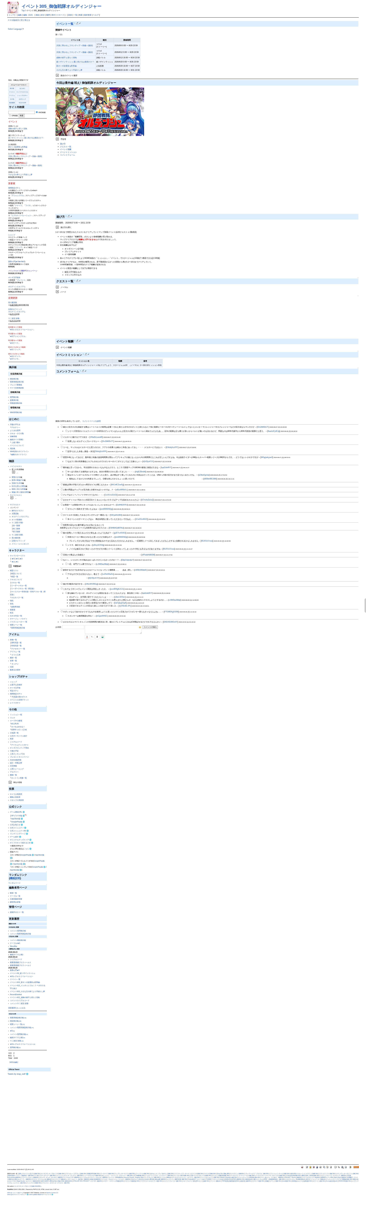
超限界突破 (15, 607)
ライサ (28, 205)
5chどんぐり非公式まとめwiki (140, 1179)
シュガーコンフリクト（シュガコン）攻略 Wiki (159, 1175)
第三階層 (16, 532)
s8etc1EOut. (120, 597)
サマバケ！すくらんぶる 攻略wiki (41, 1179)
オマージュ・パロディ (18, 619)
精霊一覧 (14, 576)
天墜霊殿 (15, 513)
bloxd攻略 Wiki (286, 1181)
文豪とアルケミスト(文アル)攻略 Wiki (29, 1173)
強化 (11, 600)
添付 (53, 15)
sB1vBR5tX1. (121, 490)
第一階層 (16, 526)
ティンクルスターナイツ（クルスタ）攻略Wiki (94, 1177)
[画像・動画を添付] (102, 637)
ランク (12, 718)
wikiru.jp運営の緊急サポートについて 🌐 (41, 1194)
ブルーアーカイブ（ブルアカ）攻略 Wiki (257, 1173)
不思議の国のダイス (19, 697)
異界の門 (11, 261)
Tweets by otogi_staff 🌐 (18, 1074)
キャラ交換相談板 (17, 388)
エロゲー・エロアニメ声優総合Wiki (113, 1181)
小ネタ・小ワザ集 (17, 433)
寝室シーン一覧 (16, 625)
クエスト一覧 (65, 147)
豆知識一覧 (14, 733)
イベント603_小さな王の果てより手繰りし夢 (27, 991)
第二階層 (16, 529)
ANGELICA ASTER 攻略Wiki (233, 1179)
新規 (70, 15)
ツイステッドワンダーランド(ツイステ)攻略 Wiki (189, 1173)
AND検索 (42, 112)
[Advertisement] (29, 59)
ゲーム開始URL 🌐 (17, 812)
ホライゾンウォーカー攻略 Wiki (172, 1181)
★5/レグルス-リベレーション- (21, 329)
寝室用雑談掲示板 (17, 382)
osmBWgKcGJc (117, 589)
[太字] (97, 637)
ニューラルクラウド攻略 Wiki (92, 1175)
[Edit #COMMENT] (83, 371)
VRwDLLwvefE (96, 437)
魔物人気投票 (15, 797)
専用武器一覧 (16, 646)
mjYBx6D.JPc (125, 606)
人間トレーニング (17, 769)
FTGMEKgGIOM (171, 612)
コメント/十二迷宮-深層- (19, 1003)
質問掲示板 (14, 397)
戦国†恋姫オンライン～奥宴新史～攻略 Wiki (21, 1175)
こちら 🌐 (27, 849)
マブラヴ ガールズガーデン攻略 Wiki (151, 1181)
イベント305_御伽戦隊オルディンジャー (62, 6)
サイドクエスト (16, 495)
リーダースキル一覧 (19, 585)
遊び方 (63, 144)
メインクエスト (16, 466)
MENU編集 (14, 1062)
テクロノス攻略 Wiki (258, 1181)
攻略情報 (13, 436)
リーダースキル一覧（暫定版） (23, 588)
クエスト (12, 92)
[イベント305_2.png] (99, 111)
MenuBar (13, 946)
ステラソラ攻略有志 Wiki (132, 1181)
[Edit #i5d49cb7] (77, 23)
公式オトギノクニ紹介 (18, 736)
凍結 (37, 15)
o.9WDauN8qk (102, 564)
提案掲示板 (14, 400)
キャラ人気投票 (16, 794)
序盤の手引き (15, 424)
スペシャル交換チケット (19, 700)
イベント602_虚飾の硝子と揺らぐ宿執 (25, 997)
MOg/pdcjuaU (266, 457)
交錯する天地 (17, 483)
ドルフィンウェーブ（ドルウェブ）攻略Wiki (333, 1175)
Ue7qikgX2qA (120, 603)
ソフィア (18, 247)
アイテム (12, 95)
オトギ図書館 (17, 519)
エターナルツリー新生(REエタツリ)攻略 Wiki (196, 1181)
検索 (80, 15)
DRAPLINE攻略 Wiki (345, 1181)
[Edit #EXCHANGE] (77, 341)
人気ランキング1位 (17, 754)
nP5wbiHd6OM (148, 555)
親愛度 (12, 610)
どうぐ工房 (16, 655)
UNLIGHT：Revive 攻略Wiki (293, 1177)
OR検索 (14, 115)
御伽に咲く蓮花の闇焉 (20, 492)
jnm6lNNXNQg (106, 509)
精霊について (16, 573)
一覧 (75, 15)
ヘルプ (96, 15)
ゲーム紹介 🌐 (15, 837)
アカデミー (15, 427)
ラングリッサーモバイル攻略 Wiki (125, 1173)
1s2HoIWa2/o (107, 574)
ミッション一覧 (16, 715)
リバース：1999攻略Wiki (116, 1177)
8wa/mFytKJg (273, 431)
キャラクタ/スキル (22, 92)
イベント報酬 (65, 149)
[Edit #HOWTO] (69, 216)
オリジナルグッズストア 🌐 (20, 840)
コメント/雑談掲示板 (18, 940)
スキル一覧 (15, 582)
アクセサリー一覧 (18, 649)
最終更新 (88, 15)
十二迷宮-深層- (14, 318)
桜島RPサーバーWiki (327, 1177)
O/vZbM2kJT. (263, 427)
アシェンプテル (18, 195)
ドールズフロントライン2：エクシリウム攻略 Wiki (270, 1175)
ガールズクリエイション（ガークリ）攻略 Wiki (186, 1177)
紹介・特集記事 (16, 763)
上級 (13, 442)
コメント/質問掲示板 (18, 931)
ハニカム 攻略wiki (166, 1177)
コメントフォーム (67, 155)
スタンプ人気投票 (17, 800)
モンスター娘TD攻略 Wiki (181, 1175)
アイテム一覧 (15, 652)
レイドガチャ (15, 703)
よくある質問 (15, 430)
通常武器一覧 (16, 643)
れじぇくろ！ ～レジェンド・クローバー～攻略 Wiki (117, 1175)
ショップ (11, 235)
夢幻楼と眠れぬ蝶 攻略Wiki (158, 1179)
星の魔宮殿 (12, 302)
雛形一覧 (13, 893)
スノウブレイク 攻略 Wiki (152, 1177)
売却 (11, 667)
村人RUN (15, 724)
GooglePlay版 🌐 (18, 822)
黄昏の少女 (16, 477)
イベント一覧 (15, 979)
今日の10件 (22, 102)
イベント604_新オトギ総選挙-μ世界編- (25, 982)
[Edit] (79, 23)
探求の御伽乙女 (18, 480)
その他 (12, 99)
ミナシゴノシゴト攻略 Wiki (327, 1173)
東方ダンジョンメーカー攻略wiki (315, 1179)
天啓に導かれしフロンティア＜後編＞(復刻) (25, 165)
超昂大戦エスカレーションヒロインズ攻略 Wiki (304, 1173)
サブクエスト (15, 504)
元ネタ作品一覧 (16, 616)
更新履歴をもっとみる (16, 1008)
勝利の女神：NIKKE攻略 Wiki (310, 1175)
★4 (20, 261)
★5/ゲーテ (14, 343)
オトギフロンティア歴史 (19, 748)
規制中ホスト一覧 (17, 912)
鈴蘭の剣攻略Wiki (95, 1179)
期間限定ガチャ (14, 188)
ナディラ (18, 205)
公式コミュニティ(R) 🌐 (19, 831)
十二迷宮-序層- (17, 522)
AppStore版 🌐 (17, 819)
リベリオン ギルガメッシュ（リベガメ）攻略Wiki (116, 1179)
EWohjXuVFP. (172, 447)
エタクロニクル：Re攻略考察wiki (295, 1179)
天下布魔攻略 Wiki (139, 1175)
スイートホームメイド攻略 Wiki (210, 1177)
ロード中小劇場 (16, 721)
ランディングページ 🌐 (19, 834)
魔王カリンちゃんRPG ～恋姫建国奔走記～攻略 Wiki (269, 1179)
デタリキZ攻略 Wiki (210, 1173)
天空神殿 (13, 766)
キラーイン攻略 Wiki (319, 1181)
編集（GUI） (28, 15)
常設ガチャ (14, 691)
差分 (43, 15)
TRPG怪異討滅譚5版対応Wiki (230, 1181)
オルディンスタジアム (16, 287)
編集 (20, 15)
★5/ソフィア (15, 349)
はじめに (22, 88)
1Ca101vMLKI (141, 519)
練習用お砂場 (15, 902)
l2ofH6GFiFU (122, 505)
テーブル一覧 (15, 896)
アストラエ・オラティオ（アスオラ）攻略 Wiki (56, 1183)
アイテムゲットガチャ (19, 745)
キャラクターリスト (17, 556)
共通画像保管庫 (16, 899)
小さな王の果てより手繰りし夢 (20, 174)
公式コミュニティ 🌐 (18, 828)
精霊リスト (14, 570)
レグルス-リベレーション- (22, 215)
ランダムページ (14, 883)
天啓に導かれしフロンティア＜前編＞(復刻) (25, 156)
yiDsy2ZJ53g (98, 545)
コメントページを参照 (91, 421)
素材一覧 (13, 658)
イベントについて (17, 445)
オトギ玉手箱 (15, 688)
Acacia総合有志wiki (331, 1181)
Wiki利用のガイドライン (19, 451)
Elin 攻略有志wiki (248, 1179)
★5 (23, 261)
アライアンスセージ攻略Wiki (30, 1177)
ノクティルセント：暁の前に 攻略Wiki (78, 1179)
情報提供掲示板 (16, 403)
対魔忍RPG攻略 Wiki (93, 1173)
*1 (25, 815)
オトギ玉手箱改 (14, 277)
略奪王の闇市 (15, 670)
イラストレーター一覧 (18, 622)
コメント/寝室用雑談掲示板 (20, 934)
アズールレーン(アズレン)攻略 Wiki (75, 1173)
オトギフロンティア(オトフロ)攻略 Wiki (52, 1173)
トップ (11, 15)
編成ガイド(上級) (16, 954)
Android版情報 (15, 760)
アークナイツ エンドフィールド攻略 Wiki (242, 1175)
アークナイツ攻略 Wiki (107, 1173)
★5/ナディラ (15, 356)
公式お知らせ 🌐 (16, 825)
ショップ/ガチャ (22, 95)
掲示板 (12, 88)
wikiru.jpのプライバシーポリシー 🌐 (17, 1194)
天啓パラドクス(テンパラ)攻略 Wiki (200, 1175)
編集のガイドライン (19, 454)
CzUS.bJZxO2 (111, 495)
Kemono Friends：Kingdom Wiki (133, 1177)
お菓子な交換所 (16, 685)
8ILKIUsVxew (207, 541)
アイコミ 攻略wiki (215, 1181)
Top (23, 10)
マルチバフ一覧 (17, 597)
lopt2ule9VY (166, 467)
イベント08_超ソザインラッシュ (22, 973)
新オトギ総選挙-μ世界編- (18, 147)
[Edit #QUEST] (77, 280)
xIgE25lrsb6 (140, 472)
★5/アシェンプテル (17, 336)
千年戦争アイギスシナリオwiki (215, 1179)
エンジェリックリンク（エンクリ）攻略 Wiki (69, 1175)
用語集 (12, 448)
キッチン (15, 664)
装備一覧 (13, 640)
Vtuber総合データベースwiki (196, 1179)
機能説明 (15, 878)
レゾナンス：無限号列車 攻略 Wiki (177, 1179)
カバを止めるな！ (18, 727)
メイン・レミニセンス (20, 544)
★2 (13, 562)
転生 (11, 613)
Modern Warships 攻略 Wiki (228, 1177)
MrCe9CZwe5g (117, 485)
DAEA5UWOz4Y (170, 622)
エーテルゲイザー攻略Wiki (71, 1177)
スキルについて (16, 579)
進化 (11, 604)
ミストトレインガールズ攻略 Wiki (280, 1173)
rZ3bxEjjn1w (204, 475)
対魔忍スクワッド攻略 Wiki (273, 1181)
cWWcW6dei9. (141, 570)
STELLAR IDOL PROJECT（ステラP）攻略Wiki (87, 1181)
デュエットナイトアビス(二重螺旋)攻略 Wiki (339, 1179)
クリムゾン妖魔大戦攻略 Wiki (220, 1175)
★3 (17, 261)
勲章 (11, 739)
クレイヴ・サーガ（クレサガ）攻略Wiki (51, 1177)
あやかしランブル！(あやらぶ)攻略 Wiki (162, 1173)
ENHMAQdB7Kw (116, 528)
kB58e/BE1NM (210, 479)
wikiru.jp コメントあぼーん (15, 1192)
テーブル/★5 (15, 943)
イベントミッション (68, 152)
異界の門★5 (15, 970)
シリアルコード (16, 742)
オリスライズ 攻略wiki (59, 1179)
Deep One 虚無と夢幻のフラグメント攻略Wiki (230, 1173)
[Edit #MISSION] (86, 354)
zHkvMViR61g (91, 584)
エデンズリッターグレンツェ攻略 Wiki (347, 1173)
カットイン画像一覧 (19, 778)
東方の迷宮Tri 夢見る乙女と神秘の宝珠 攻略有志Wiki (56, 1181)
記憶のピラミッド (15, 309)
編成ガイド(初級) (16, 439)
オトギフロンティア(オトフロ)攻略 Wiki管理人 (27, 1186)
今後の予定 (14, 751)
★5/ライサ (14, 359)
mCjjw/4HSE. (102, 616)
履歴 (48, 15)
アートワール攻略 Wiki (142, 1173)
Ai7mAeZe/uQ (147, 500)
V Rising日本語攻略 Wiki (293, 1175)
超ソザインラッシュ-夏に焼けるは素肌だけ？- (26, 138)
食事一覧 (13, 661)
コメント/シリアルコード (19, 1000)
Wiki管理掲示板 (16, 412)
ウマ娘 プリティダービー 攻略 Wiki (45, 1175)
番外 (18, 442)
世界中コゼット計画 (19, 730)
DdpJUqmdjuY (128, 560)
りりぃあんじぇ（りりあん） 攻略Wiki (272, 1177)
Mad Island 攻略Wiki (340, 1177)
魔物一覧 (13, 775)
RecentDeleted (16, 994)
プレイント (21, 280)
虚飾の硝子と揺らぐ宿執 (17, 129)
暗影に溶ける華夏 (18, 489)
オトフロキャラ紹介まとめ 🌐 (21, 843)
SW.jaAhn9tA (116, 515)
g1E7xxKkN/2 (120, 533)
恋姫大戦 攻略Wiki (245, 1181)
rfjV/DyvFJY (148, 461)
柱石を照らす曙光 (18, 486)
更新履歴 (12, 102)
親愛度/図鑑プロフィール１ (20, 965)
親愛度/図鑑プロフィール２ (20, 962)
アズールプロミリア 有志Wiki (311, 1177)
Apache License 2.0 (52, 1192)
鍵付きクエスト (18, 510)
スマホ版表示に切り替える (19, 20)
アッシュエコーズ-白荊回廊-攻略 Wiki (249, 1177)
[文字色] (87, 637)
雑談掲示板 (14, 379)
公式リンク (22, 99)
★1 (17, 562)
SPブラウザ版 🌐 (18, 816)
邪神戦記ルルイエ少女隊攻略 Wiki (302, 1181)
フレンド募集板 (16, 385)
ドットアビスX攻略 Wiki (34, 1183)
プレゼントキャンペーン (19, 757)
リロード (60, 15)
